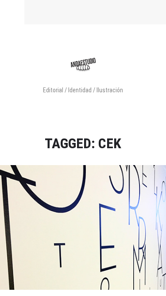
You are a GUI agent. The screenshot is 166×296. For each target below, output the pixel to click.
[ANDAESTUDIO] (83, 75)
